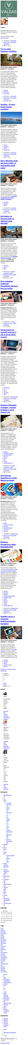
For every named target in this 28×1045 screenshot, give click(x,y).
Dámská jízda (14, 397)
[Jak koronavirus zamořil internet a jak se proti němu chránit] (11, 350)
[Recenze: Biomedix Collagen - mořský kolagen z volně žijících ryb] (11, 427)
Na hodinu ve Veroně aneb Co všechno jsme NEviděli (7, 220)
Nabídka (5, 1018)
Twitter (8, 1043)
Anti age (5, 593)
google (2, 936)
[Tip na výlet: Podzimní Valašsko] (11, 65)
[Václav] (5, 694)
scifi (2, 956)
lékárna (5, 456)
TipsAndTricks (4, 963)
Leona (5, 725)
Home (5, 974)
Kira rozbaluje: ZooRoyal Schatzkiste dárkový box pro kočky (9, 285)
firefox (4, 933)
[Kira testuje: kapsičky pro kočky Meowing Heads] (11, 495)
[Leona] (5, 723)
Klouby (5, 602)
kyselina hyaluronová (9, 596)
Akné (2, 929)
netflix (2, 948)
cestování (6, 92)
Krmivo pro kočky (8, 524)
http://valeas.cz (5, 38)
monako (5, 203)
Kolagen (5, 452)
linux (2, 944)
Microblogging (7, 982)
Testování (6, 529)
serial (4, 956)
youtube (4, 971)
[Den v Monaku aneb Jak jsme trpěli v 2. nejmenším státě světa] (11, 182)
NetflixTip (3, 949)
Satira (5, 394)
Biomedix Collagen (8, 453)
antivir (5, 391)
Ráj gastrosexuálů (7, 1002)
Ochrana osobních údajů (5, 1025)
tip (1, 960)
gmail (2, 935)
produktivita (4, 952)
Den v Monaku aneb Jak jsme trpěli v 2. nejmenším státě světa (9, 164)
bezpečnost (6, 388)
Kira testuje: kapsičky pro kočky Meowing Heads (9, 477)
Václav (5, 696)
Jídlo (2, 941)
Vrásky (5, 461)
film (2, 933)
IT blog (13, 321)
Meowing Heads (7, 528)
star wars (5, 392)
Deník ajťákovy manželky (6, 995)
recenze (5, 531)
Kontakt (5, 1022)
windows (3, 968)
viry (4, 389)
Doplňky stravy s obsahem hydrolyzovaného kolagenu (8, 620)
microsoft (3, 946)
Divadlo (5, 984)
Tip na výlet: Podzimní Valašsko (9, 50)
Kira (4, 755)
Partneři (5, 1020)
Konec (5, 684)
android (3, 930)
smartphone (4, 957)
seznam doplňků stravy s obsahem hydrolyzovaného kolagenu (9, 571)
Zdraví (5, 458)
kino (4, 941)
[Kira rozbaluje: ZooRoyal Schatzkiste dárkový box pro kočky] (11, 302)
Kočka (5, 523)
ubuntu (3, 967)
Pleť (4, 460)
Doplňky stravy (7, 455)
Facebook (3, 1043)
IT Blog (4, 976)
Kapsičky (5, 526)
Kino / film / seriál (4, 989)
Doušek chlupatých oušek (9, 272)
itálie (4, 269)
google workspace (3, 939)
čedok (5, 148)
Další (4, 683)
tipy (2, 965)
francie (5, 145)
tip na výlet (6, 93)
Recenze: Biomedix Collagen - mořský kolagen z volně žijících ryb (9, 408)
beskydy (5, 90)
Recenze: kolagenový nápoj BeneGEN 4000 (8, 544)
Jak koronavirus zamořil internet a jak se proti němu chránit (8, 333)
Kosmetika (3, 943)
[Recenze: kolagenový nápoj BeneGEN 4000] (11, 562)
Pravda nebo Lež (7, 463)
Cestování (13, 40)
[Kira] (5, 753)
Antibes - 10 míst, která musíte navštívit (8, 106)
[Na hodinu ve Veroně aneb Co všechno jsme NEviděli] (11, 238)
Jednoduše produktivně (6, 980)
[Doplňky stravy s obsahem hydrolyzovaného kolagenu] (11, 638)
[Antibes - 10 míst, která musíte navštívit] (11, 123)
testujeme (3, 959)
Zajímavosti (6, 998)
